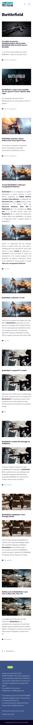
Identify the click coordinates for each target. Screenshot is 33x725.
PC (5, 412)
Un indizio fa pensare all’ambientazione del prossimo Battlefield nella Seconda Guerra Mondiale (14, 44)
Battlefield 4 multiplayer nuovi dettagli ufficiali (13, 515)
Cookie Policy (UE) (8, 714)
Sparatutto (8, 485)
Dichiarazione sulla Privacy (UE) (13, 711)
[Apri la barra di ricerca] (25, 4)
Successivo (10, 651)
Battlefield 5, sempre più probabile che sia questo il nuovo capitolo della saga (16, 91)
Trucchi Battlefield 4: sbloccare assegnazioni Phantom (14, 186)
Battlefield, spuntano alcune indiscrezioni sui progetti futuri (14, 139)
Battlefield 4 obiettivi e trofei (13, 298)
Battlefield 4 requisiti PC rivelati (14, 370)
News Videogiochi (10, 60)
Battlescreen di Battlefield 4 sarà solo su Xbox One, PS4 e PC (15, 593)
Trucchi (6, 269)
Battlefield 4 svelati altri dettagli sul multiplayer (16, 442)
